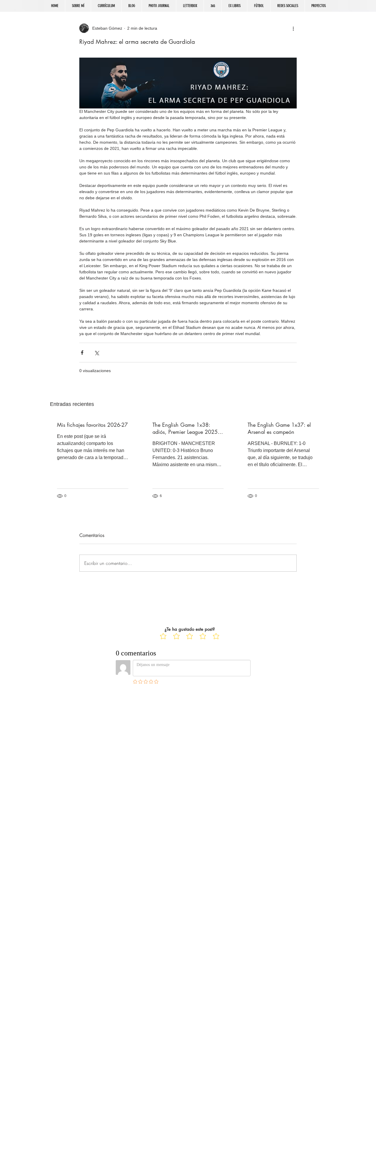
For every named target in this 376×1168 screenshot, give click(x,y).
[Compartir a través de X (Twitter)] (96, 352)
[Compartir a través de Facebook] (82, 352)
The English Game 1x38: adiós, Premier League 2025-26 (185, 428)
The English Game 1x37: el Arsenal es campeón (279, 428)
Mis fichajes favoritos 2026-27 (92, 424)
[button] (287, 6)
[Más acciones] (293, 28)
